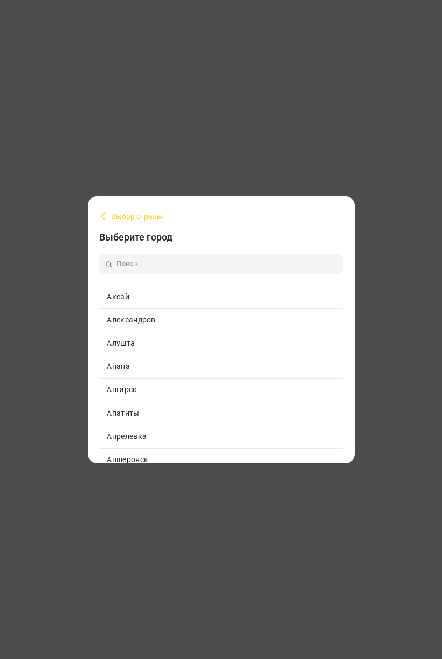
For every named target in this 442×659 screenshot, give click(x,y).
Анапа (118, 366)
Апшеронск (127, 459)
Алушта (121, 343)
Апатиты (123, 413)
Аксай (118, 296)
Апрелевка (127, 436)
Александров (131, 319)
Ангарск (122, 389)
